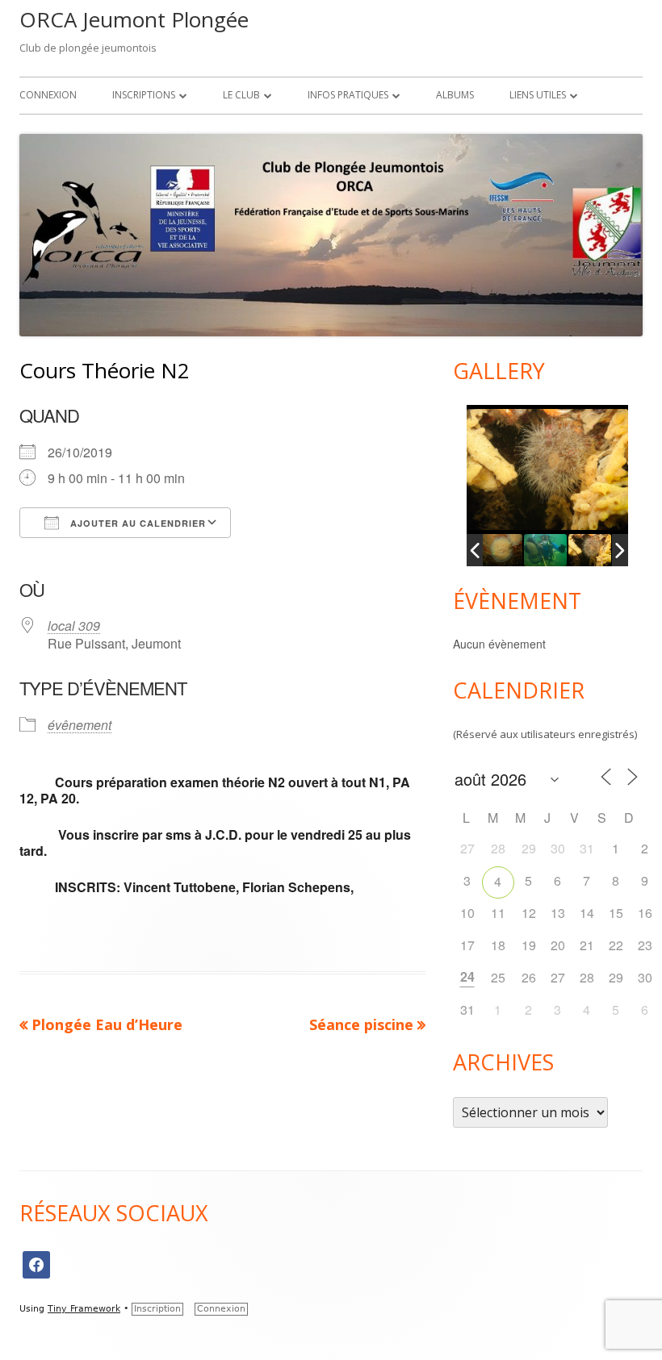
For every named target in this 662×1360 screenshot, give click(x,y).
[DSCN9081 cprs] (589, 550)
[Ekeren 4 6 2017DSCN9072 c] (545, 550)
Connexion (48, 95)
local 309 (74, 625)
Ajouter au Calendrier (136, 523)
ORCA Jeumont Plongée (134, 19)
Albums (455, 95)
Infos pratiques (348, 95)
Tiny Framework (84, 1309)
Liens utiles (537, 95)
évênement (79, 724)
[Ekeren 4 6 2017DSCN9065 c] (501, 550)
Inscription (157, 1309)
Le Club (241, 95)
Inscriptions (143, 95)
